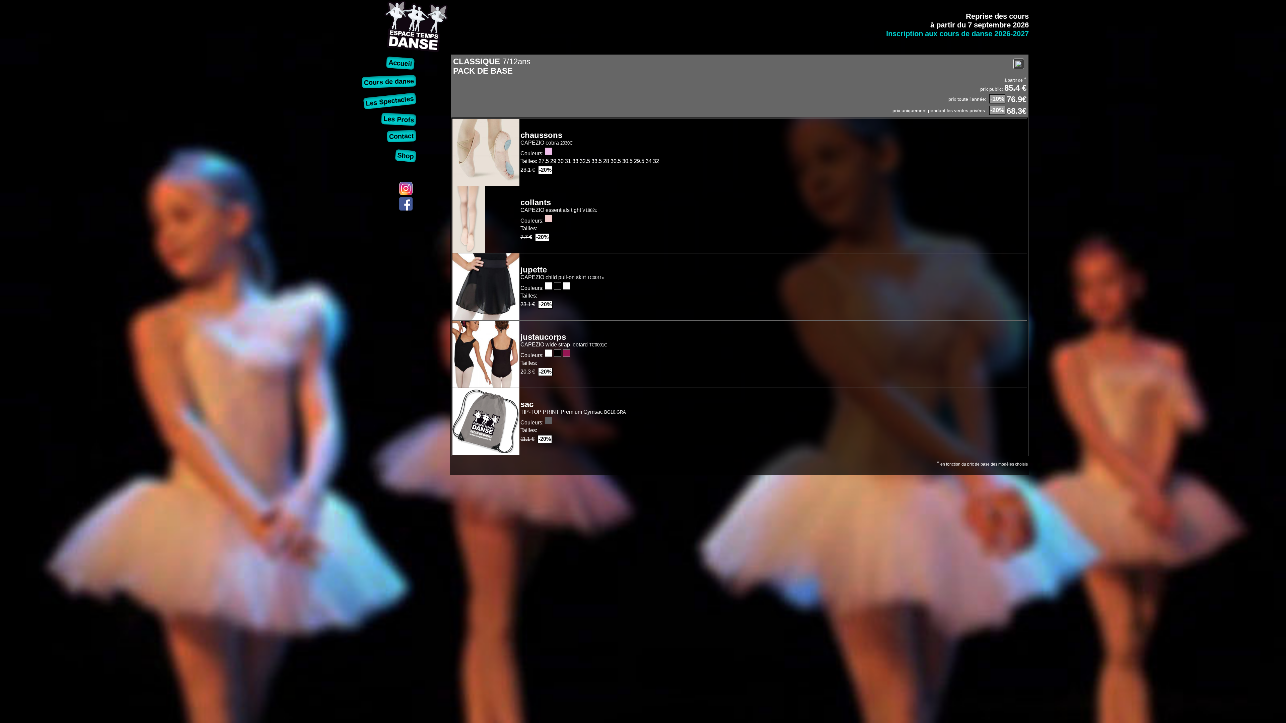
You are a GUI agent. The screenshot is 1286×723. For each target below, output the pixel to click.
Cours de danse (389, 81)
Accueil (400, 63)
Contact (401, 136)
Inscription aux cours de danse (957, 33)
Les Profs (398, 119)
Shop (405, 155)
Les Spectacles (389, 101)
